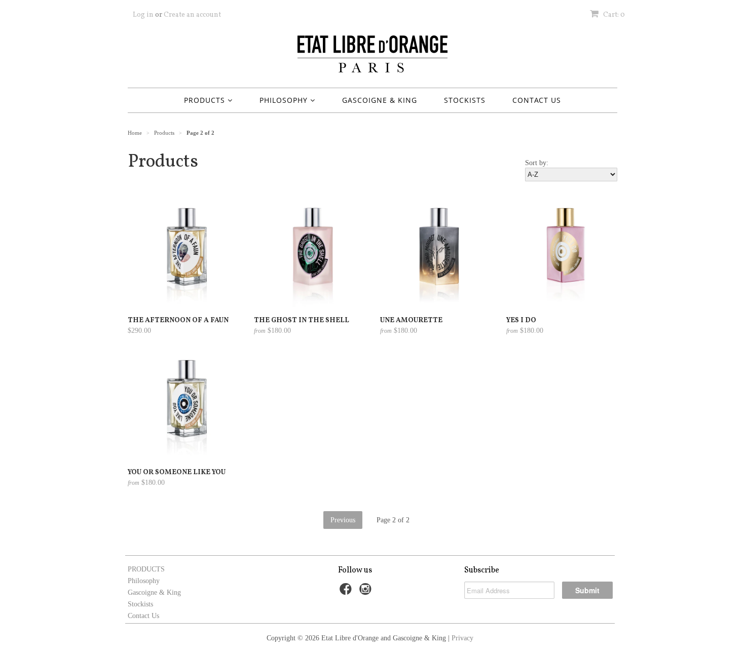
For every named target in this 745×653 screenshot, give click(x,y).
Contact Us (536, 100)
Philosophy (284, 100)
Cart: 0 (613, 15)
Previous (342, 520)
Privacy (462, 638)
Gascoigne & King (379, 100)
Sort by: (536, 163)
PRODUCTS (206, 100)
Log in (143, 15)
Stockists (465, 100)
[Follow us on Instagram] (367, 592)
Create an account (192, 15)
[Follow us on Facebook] (347, 592)
